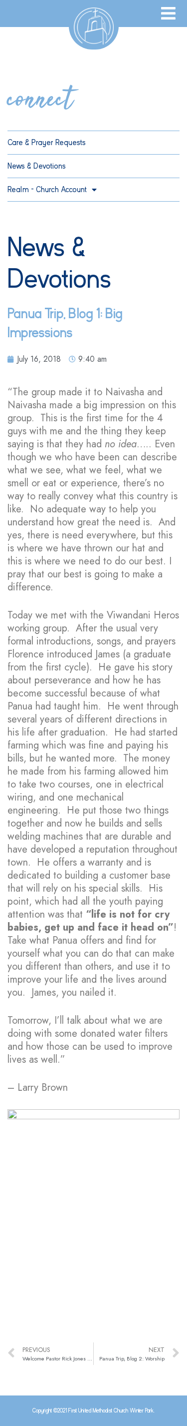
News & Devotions (36, 166)
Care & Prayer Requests (46, 143)
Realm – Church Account (47, 190)
